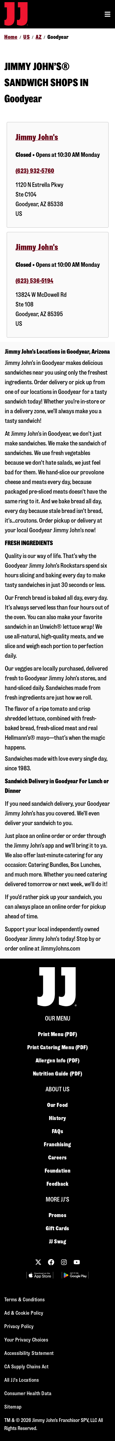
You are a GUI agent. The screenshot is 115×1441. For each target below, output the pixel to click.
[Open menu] (107, 14)
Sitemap (13, 1406)
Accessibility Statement (29, 1353)
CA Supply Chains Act (26, 1366)
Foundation (58, 1171)
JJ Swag (57, 1241)
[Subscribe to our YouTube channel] (77, 1262)
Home (10, 37)
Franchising (57, 1144)
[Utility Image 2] (75, 1275)
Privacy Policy (19, 1326)
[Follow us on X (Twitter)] (38, 1262)
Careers (57, 1158)
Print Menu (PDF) (57, 1034)
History (57, 1118)
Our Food (57, 1105)
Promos (57, 1215)
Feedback (57, 1184)
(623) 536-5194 (34, 281)
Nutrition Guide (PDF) (57, 1074)
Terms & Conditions (24, 1299)
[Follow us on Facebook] (51, 1262)
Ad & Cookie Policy (23, 1313)
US (26, 37)
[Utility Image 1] (39, 1275)
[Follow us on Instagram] (64, 1262)
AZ (38, 37)
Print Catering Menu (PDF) (57, 1047)
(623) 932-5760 (35, 171)
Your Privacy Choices (26, 1339)
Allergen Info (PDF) (57, 1060)
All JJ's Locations (21, 1380)
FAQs (57, 1131)
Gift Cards (57, 1228)
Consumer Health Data (27, 1393)
